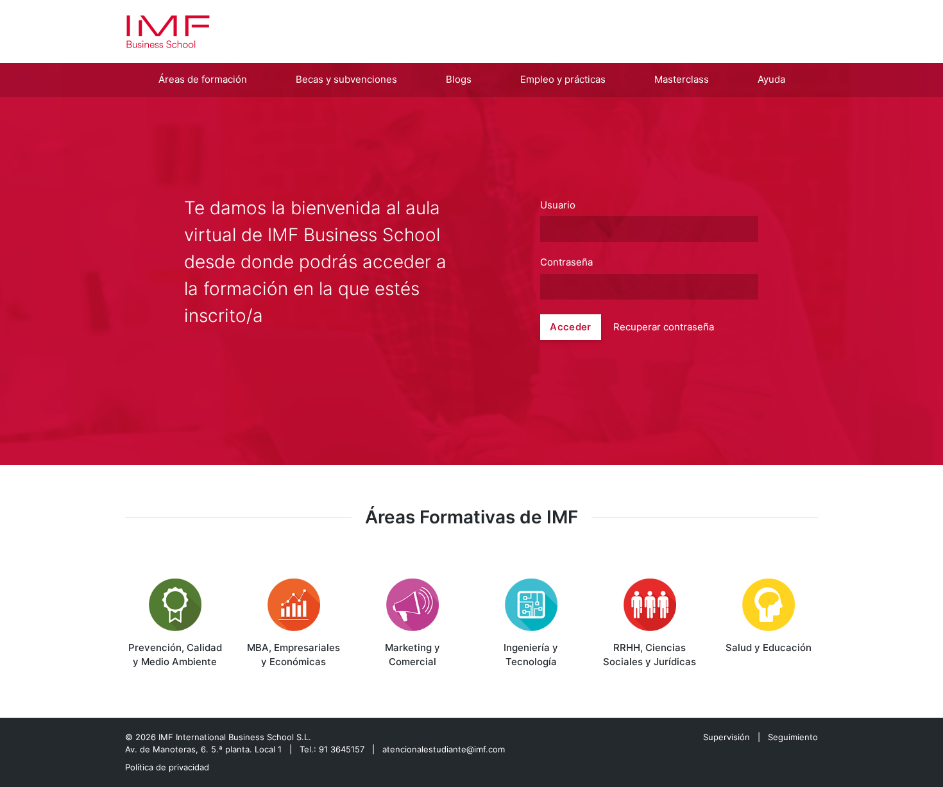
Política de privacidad (167, 767)
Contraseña (566, 262)
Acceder (570, 327)
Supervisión (726, 737)
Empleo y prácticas (563, 79)
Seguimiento (793, 737)
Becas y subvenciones (346, 79)
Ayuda (771, 79)
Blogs (458, 79)
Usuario (557, 205)
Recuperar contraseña (663, 327)
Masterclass (681, 79)
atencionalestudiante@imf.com (443, 749)
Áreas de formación (202, 79)
